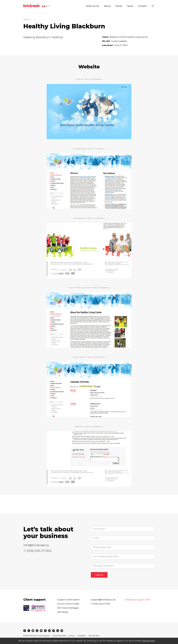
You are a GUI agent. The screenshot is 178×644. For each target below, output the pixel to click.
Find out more (148, 641)
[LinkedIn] (58, 630)
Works (26, 19)
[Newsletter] (62, 630)
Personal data (93, 635)
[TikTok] (45, 630)
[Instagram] (49, 630)
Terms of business (59, 635)
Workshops (62, 612)
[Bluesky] (33, 630)
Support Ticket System (68, 600)
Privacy (71, 635)
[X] (29, 630)
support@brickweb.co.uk (103, 600)
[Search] (153, 6)
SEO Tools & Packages (68, 608)
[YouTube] (41, 630)
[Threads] (37, 630)
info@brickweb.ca (36, 545)
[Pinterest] (53, 630)
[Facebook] (25, 630)
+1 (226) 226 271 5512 (37, 550)
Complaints (81, 635)
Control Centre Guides (68, 604)
